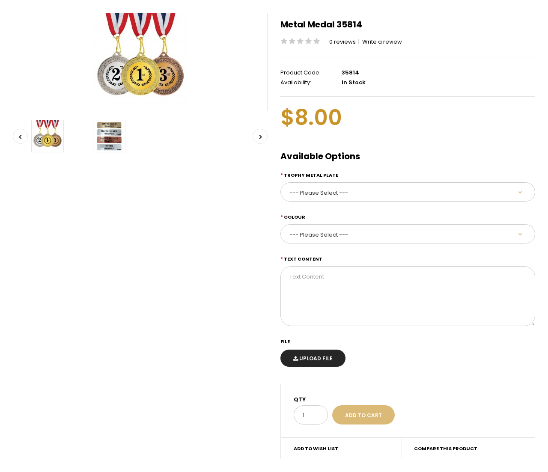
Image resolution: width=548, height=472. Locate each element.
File (285, 341)
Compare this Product (445, 448)
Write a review (382, 42)
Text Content (303, 258)
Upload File (315, 358)
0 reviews (342, 42)
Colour (294, 217)
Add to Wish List (316, 448)
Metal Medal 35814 (321, 24)
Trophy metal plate (311, 175)
